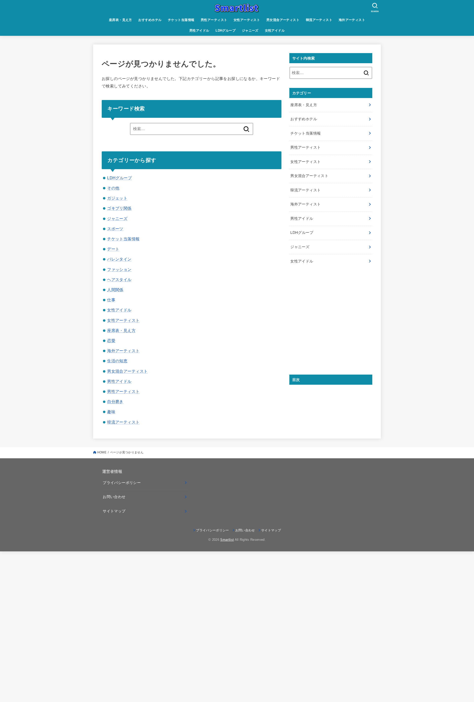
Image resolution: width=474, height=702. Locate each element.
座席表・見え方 (120, 20)
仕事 (111, 300)
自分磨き (115, 401)
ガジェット (117, 198)
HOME (101, 452)
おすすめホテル (149, 20)
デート (113, 249)
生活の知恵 (117, 361)
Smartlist (227, 540)
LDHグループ (226, 30)
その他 (113, 188)
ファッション (119, 269)
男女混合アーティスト (282, 20)
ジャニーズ (250, 30)
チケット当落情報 (181, 20)
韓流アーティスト (319, 20)
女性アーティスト (247, 20)
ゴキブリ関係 (119, 208)
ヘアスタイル (119, 279)
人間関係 (115, 289)
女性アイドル (275, 30)
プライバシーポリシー (122, 483)
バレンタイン (119, 259)
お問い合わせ (114, 497)
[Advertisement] (330, 324)
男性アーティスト (214, 20)
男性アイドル (199, 30)
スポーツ (115, 228)
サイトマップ (114, 511)
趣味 (111, 411)
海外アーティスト (352, 20)
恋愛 (111, 340)
